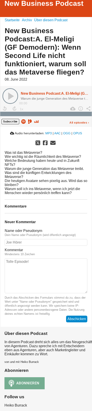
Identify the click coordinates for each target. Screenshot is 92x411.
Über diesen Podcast (50, 20)
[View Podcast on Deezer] (36, 121)
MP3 (48, 133)
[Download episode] (72, 108)
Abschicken (76, 319)
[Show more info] (80, 108)
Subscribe (10, 121)
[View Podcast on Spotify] (23, 121)
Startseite (12, 20)
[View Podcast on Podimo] (30, 121)
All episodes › (79, 122)
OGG (67, 133)
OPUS (77, 133)
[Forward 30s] (14, 108)
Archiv (27, 20)
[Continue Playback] (10, 96)
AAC (57, 133)
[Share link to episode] (88, 108)
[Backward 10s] (4, 108)
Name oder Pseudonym (23, 231)
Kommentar (14, 250)
